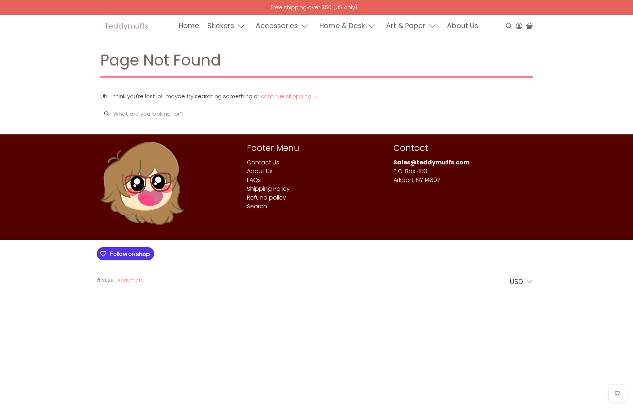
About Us (462, 26)
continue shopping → (289, 96)
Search (257, 206)
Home (189, 26)
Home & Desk (342, 26)
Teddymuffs (126, 26)
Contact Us (263, 162)
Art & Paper (405, 26)
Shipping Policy (268, 189)
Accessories (277, 26)
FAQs (254, 180)
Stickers (220, 26)
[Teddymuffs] (142, 187)
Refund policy (266, 197)
